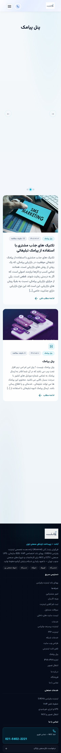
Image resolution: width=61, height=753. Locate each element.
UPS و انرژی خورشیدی (48, 709)
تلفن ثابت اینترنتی (50, 648)
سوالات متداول (51, 610)
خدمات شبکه (52, 637)
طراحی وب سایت (50, 643)
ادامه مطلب (48, 395)
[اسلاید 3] (27, 189)
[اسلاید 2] (30, 189)
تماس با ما (53, 683)
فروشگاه (54, 677)
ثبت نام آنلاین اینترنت (49, 604)
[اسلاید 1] (33, 189)
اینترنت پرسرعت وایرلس (48, 626)
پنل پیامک (48, 238)
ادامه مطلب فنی (46, 298)
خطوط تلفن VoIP (50, 704)
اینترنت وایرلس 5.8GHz (48, 698)
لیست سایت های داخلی (47, 615)
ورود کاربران (53, 598)
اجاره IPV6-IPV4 (51, 660)
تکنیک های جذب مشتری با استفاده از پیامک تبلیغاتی (34, 248)
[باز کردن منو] (9, 6)
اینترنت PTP (53, 632)
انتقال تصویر (52, 665)
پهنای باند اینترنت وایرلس (47, 583)
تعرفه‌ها (54, 588)
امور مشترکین (52, 594)
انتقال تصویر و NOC (49, 714)
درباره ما (54, 672)
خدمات (55, 622)
